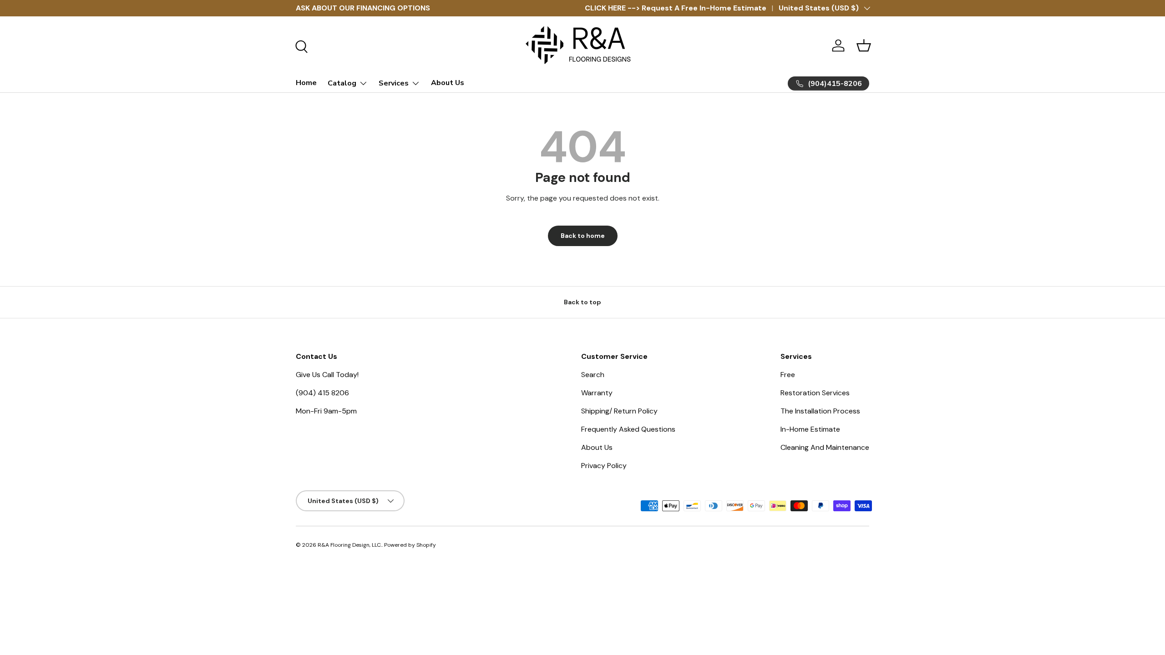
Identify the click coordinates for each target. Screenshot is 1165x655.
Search (592, 374)
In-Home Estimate (810, 429)
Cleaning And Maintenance (824, 447)
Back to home (583, 236)
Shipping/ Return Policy (619, 411)
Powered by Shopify (410, 545)
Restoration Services (815, 393)
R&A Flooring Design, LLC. (350, 545)
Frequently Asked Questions (628, 429)
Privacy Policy (604, 465)
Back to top (582, 302)
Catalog (342, 83)
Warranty (597, 393)
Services (394, 83)
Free (787, 374)
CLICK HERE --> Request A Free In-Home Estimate (675, 8)
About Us (447, 83)
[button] (864, 45)
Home (306, 83)
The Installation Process (820, 411)
